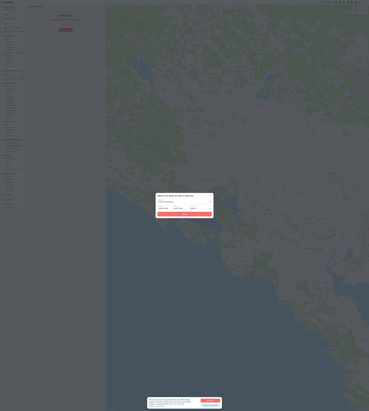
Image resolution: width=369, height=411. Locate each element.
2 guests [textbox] (193, 208)
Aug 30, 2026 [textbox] (178, 208)
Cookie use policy (175, 404)
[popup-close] (210, 195)
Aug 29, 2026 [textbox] (163, 208)
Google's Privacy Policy (157, 406)
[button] (210, 202)
